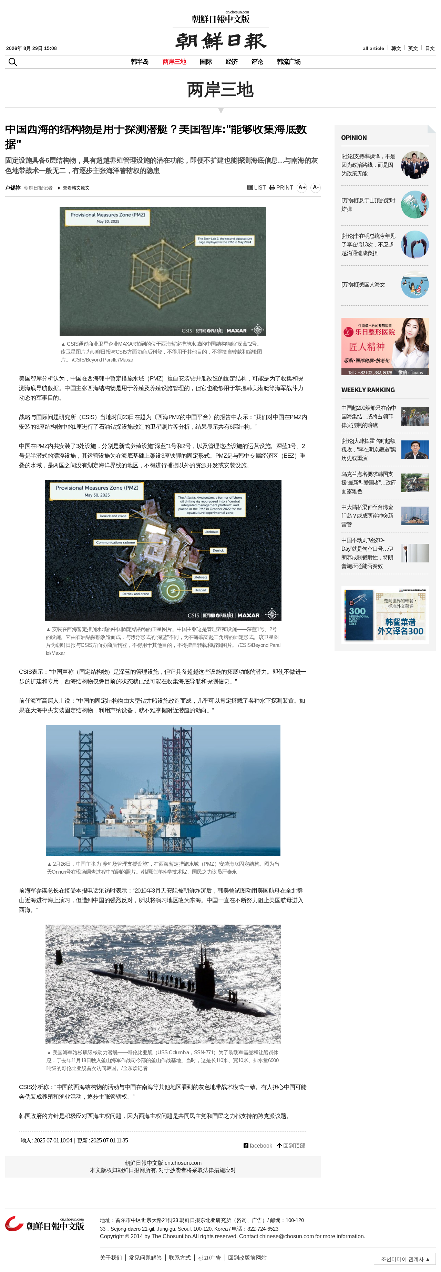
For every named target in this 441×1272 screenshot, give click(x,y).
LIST (259, 188)
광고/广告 (209, 1258)
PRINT (284, 188)
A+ (302, 187)
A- (316, 187)
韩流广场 (289, 61)
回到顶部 (293, 1146)
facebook (260, 1146)
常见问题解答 (145, 1258)
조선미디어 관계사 (402, 1259)
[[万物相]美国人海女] (385, 296)
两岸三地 (174, 61)
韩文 (396, 48)
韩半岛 (140, 61)
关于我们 (111, 1258)
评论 (257, 61)
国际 (206, 61)
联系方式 (180, 1258)
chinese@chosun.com (286, 1236)
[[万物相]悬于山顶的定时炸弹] (385, 217)
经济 (231, 61)
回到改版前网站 (247, 1258)
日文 (430, 48)
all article (373, 48)
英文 (413, 48)
